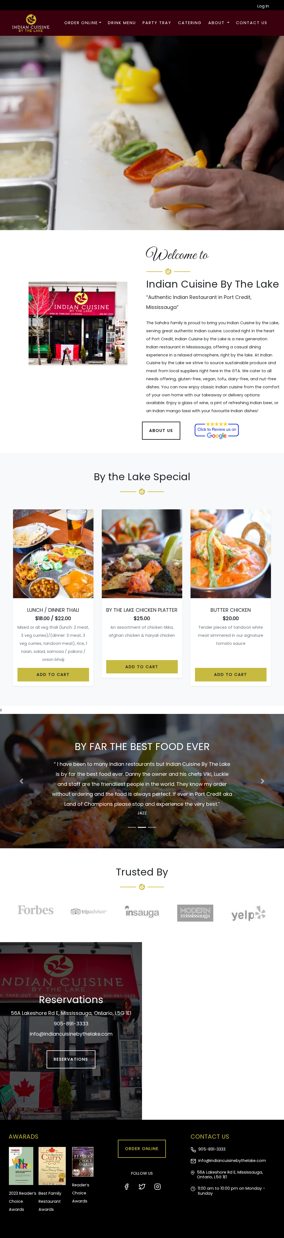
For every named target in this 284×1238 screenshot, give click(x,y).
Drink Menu (122, 23)
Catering (190, 23)
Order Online (142, 1128)
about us (161, 430)
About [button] (217, 23)
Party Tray (157, 23)
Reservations (71, 1039)
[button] (21, 771)
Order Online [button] (81, 23)
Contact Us (251, 23)
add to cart (53, 674)
